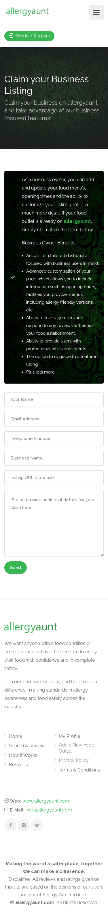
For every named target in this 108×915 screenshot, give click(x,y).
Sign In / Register (32, 36)
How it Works (23, 755)
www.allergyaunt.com (45, 801)
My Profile (69, 736)
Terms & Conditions (79, 770)
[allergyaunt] (27, 12)
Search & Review (27, 746)
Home (15, 736)
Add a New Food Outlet (76, 748)
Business (18, 764)
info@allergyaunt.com (49, 810)
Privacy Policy (74, 760)
